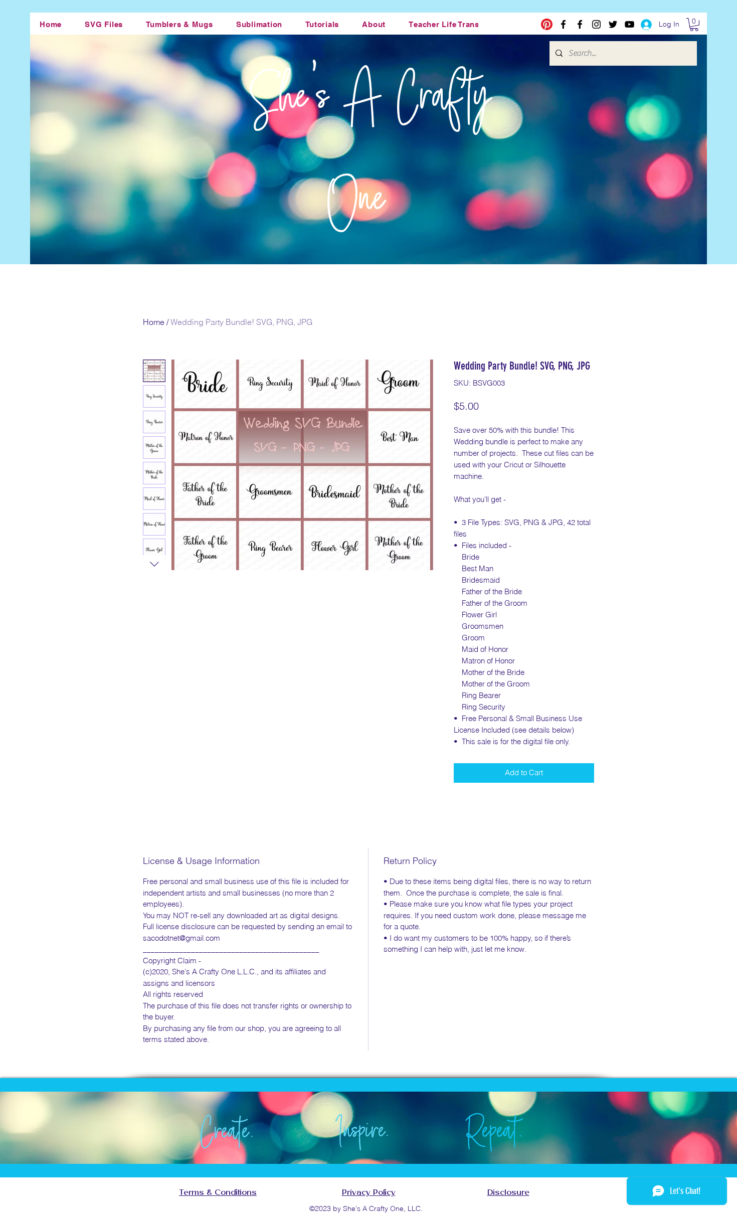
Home (153, 322)
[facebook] (563, 24)
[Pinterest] (546, 24)
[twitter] (613, 24)
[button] (103, 24)
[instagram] (596, 24)
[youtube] (629, 24)
